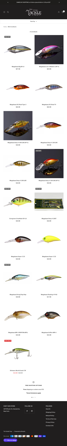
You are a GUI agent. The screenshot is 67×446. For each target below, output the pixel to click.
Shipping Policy (50, 412)
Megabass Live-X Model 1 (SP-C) (49, 66)
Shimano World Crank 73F (18, 370)
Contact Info (50, 425)
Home (5, 26)
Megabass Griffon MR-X (49, 332)
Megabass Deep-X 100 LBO (49, 142)
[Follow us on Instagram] (31, 411)
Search (48, 409)
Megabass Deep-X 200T (49, 218)
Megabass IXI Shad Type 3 (18, 104)
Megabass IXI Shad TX (49, 104)
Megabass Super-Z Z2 (49, 256)
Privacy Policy (50, 422)
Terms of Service (51, 419)
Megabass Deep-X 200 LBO (18, 180)
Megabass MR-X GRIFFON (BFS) (18, 332)
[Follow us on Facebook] (27, 411)
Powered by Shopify (19, 431)
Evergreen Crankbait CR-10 (18, 218)
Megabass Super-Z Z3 (18, 256)
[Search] (8, 12)
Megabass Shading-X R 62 (49, 294)
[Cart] (63, 12)
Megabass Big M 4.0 (18, 66)
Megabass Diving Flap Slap (18, 294)
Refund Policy (50, 415)
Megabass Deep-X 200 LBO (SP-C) (18, 142)
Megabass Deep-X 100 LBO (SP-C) (49, 180)
